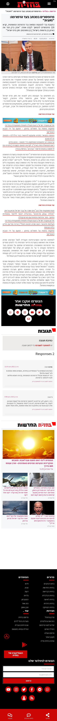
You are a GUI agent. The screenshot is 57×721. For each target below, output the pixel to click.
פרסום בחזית (23, 617)
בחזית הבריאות (48, 591)
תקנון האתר (50, 637)
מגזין (26, 587)
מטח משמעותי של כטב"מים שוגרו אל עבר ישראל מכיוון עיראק (29, 210)
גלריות (26, 595)
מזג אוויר (25, 603)
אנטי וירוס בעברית (21, 625)
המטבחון (25, 599)
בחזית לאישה (49, 599)
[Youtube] (8, 689)
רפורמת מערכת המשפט (34, 34)
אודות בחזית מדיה (47, 641)
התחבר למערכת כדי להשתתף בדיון (42, 381)
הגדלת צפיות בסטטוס (20, 629)
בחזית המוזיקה (48, 607)
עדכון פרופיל (49, 617)
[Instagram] (16, 689)
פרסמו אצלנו (49, 633)
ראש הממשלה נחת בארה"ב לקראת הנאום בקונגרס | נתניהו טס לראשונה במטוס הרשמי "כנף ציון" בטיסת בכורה (28, 147)
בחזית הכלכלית (48, 595)
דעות (26, 591)
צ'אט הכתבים (28, 718)
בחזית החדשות (48, 587)
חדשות (53, 11)
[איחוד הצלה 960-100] (28, 122)
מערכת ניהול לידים (21, 621)
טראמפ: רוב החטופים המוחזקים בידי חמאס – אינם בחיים (31, 142)
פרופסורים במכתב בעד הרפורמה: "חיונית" (32, 18)
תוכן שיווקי (24, 607)
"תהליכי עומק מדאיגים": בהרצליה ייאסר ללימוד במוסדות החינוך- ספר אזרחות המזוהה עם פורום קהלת (28, 215)
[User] (24, 698)
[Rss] (32, 698)
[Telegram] (40, 689)
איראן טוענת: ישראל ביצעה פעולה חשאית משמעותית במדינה (29, 125)
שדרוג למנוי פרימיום (46, 625)
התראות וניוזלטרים (47, 621)
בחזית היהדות (49, 603)
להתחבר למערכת (42, 345)
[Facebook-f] (32, 689)
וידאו (26, 583)
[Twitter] (24, 689)
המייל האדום (49, 629)
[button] (49, 4)
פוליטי (45, 11)
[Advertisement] (28, 549)
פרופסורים (45, 34)
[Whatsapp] (47, 689)
